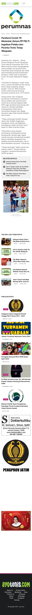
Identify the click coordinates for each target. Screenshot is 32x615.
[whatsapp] (10, 229)
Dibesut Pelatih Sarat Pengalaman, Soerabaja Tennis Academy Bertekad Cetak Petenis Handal (14, 406)
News (15, 243)
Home (3, 33)
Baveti (16, 283)
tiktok (11, 598)
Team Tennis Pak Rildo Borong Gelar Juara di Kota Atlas (21, 281)
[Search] (27, 3)
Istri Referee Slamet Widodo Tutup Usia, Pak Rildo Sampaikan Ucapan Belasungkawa (21, 271)
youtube (16, 600)
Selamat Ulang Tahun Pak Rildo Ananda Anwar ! (16, 162)
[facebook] (2, 229)
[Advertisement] (16, 492)
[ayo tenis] (9, 4)
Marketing (18, 592)
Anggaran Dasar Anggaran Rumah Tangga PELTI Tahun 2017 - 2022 (13, 315)
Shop (25, 592)
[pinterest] (13, 229)
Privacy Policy (20, 590)
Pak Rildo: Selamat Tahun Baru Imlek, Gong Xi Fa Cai (16, 174)
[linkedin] (17, 229)
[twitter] (6, 229)
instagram (21, 598)
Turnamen (7, 331)
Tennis (8, 33)
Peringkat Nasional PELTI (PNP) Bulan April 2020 (14, 358)
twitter (11, 596)
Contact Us (10, 594)
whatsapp (21, 596)
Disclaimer (8, 592)
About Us (10, 590)
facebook (22, 594)
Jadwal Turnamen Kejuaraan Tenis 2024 (15, 336)
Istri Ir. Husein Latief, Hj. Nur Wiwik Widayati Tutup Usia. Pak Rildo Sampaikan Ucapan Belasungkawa (17, 168)
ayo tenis (21, 606)
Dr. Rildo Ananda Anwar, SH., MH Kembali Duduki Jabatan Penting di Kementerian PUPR (16, 381)
